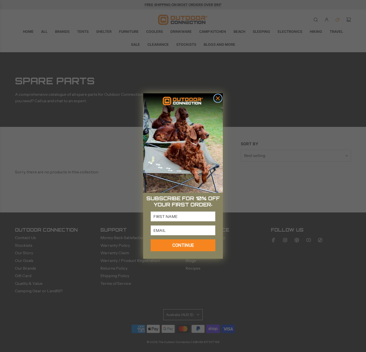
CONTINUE (183, 245)
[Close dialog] (218, 98)
